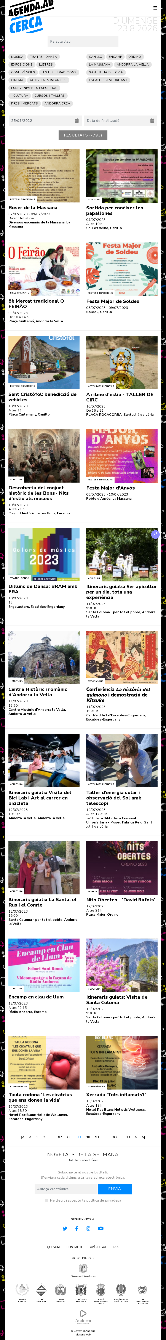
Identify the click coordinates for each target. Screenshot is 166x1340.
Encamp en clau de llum (36, 996)
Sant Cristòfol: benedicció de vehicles (42, 397)
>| (143, 1137)
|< (22, 1137)
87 (60, 1137)
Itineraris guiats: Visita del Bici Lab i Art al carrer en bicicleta (39, 798)
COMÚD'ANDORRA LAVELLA (101, 1302)
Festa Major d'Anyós (110, 488)
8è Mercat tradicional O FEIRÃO (36, 304)
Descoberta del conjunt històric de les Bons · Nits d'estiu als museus (38, 493)
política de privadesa (103, 1200)
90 (88, 1137)
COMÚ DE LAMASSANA (81, 1301)
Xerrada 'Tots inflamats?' (116, 1094)
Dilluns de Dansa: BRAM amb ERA (43, 589)
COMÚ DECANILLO (22, 1301)
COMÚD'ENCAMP (41, 1301)
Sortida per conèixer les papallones (114, 210)
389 (126, 1137)
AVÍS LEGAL (98, 1247)
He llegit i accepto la (85, 1200)
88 (69, 1137)
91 (97, 1137)
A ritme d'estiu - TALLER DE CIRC (119, 397)
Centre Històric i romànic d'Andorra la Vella (37, 692)
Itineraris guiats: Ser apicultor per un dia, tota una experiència (121, 592)
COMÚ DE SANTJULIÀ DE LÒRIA (121, 1301)
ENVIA (114, 1188)
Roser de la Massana (32, 207)
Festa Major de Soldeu (112, 301)
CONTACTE (75, 1247)
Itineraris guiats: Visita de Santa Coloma (116, 1000)
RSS (116, 1247)
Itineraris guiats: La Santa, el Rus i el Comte (42, 902)
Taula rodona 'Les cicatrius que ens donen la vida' (40, 1097)
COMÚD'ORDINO (60, 1301)
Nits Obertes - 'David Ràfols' (120, 899)
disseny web (83, 1334)
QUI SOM (53, 1247)
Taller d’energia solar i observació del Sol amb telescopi (114, 798)
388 (115, 1137)
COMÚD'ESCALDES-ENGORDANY (142, 1302)
